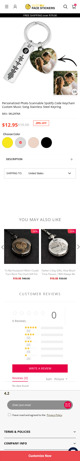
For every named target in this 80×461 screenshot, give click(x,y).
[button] (6, 6)
